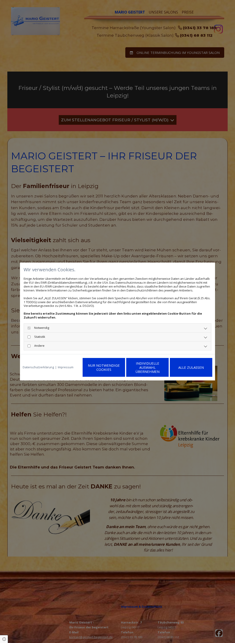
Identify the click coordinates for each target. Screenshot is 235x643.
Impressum (65, 367)
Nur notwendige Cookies (104, 367)
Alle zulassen (191, 367)
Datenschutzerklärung (38, 367)
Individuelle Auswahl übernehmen (147, 367)
